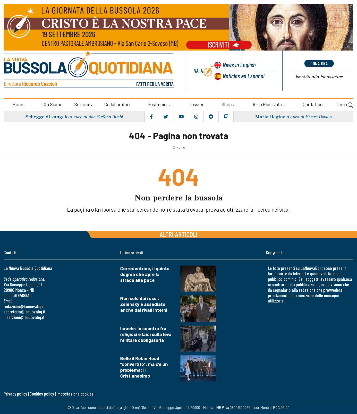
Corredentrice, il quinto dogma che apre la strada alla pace (145, 274)
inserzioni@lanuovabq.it (24, 317)
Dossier (196, 104)
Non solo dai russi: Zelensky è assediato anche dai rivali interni (143, 304)
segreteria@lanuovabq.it (24, 311)
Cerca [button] (341, 104)
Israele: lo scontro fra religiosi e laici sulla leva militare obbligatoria (145, 334)
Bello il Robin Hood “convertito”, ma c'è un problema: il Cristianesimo (144, 367)
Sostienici (158, 104)
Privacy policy (15, 394)
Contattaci (313, 104)
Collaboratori (117, 104)
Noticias (243, 75)
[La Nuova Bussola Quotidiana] (89, 71)
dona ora (319, 63)
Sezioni (81, 104)
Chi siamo (52, 104)
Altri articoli (178, 234)
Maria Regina (270, 116)
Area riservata (267, 104)
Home (19, 104)
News (239, 64)
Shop (226, 104)
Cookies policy (42, 394)
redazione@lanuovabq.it (24, 306)
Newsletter (319, 76)
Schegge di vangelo (47, 116)
